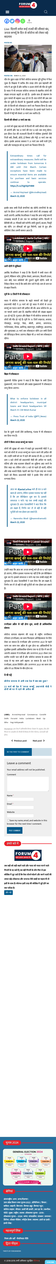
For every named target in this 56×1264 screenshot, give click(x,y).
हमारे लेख (7, 1223)
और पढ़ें (8, 892)
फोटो (5, 1213)
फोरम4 (36, 1261)
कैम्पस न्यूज (38, 1206)
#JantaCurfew (24, 489)
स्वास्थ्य (35, 1220)
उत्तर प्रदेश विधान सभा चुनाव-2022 (17, 1202)
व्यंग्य (25, 1216)
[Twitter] (12, 21)
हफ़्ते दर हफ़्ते (44, 1220)
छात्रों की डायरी (27, 1209)
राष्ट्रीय (16, 1213)
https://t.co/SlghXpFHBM (22, 186)
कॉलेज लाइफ (9, 1209)
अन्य (14, 1199)
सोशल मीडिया (15, 1220)
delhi (6, 718)
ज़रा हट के (38, 1209)
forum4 (14, 718)
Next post (37, 741)
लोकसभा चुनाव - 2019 (34, 1213)
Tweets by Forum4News (12, 1251)
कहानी (12, 1206)
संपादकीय (32, 1216)
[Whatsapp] (22, 21)
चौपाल (18, 1209)
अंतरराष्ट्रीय (8, 1199)
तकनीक (47, 1209)
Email (10, 804)
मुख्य (11, 1213)
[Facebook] (6, 21)
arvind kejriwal (18, 714)
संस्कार (40, 1216)
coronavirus (32, 714)
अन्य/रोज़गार (23, 1199)
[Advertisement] (28, 937)
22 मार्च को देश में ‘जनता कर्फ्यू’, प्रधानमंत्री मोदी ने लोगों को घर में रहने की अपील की (28, 688)
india (21, 718)
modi (38, 718)
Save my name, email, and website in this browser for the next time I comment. (27, 822)
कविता (6, 1206)
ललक (22, 1213)
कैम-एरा (20, 1206)
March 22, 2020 (17, 196)
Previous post (20, 741)
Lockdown (30, 718)
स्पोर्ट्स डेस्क (26, 1220)
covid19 (43, 714)
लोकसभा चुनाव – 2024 (13, 1216)
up (44, 718)
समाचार (48, 1216)
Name (10, 795)
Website (11, 812)
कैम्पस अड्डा (28, 1206)
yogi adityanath (17, 722)
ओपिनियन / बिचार (39, 1202)
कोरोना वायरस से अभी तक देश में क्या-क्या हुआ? (26, 681)
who (6, 722)
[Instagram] (17, 21)
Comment (11, 774)
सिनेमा (6, 1220)
